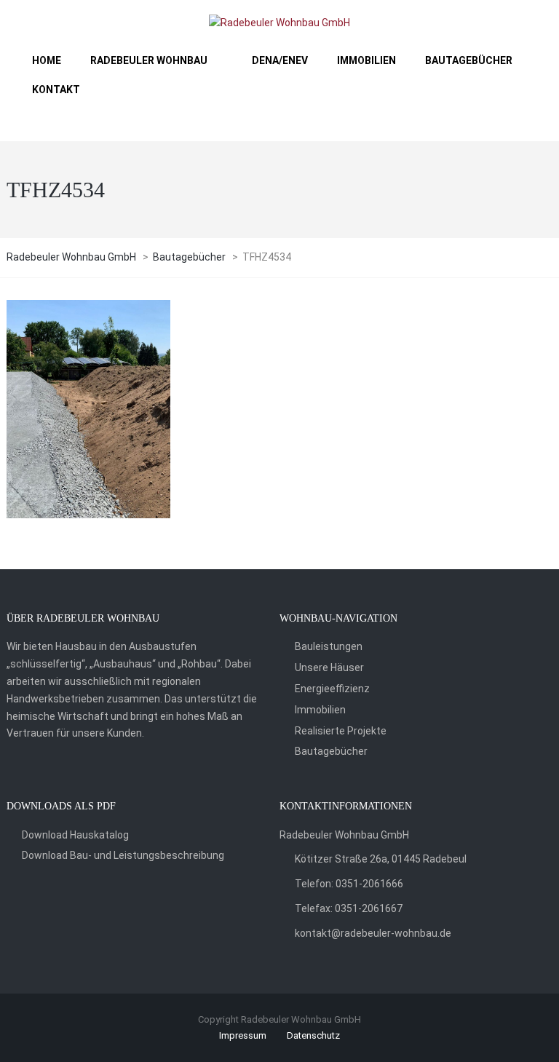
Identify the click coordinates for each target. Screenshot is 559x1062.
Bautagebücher (331, 751)
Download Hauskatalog (75, 835)
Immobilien (320, 710)
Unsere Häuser (329, 667)
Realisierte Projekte (340, 731)
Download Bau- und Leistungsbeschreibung (123, 855)
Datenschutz (313, 1035)
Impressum (242, 1035)
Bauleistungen (328, 646)
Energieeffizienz (332, 688)
